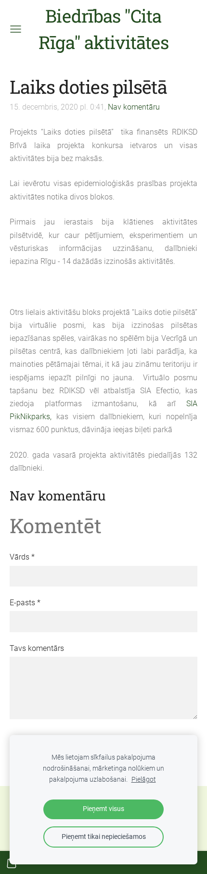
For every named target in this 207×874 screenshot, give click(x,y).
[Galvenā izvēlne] (15, 29)
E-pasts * (25, 602)
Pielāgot (143, 779)
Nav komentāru (134, 107)
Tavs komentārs (37, 648)
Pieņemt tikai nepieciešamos (104, 837)
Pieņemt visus (103, 809)
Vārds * (22, 557)
